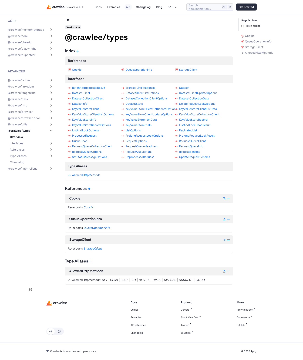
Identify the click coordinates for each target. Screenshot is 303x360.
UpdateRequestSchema (194, 157)
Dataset (184, 87)
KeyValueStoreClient (85, 109)
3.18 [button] (170, 7)
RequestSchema (189, 151)
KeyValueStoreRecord (193, 119)
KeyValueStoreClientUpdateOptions (149, 114)
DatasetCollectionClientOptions (146, 98)
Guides (134, 309)
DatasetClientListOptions (142, 93)
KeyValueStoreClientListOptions (93, 114)
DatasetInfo (79, 103)
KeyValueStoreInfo (84, 119)
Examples (113, 7)
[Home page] (68, 19)
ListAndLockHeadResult (195, 125)
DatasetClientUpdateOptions (198, 93)
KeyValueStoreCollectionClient (199, 114)
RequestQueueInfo (191, 146)
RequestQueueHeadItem (141, 146)
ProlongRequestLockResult (197, 135)
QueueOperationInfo (139, 69)
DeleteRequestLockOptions (197, 103)
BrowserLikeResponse (140, 87)
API (128, 7)
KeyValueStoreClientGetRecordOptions (151, 109)
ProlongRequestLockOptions (144, 135)
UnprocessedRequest (140, 157)
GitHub (241, 325)
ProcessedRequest (84, 135)
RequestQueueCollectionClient (92, 146)
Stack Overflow (189, 317)
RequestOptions (136, 141)
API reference (138, 325)
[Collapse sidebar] (30, 289)
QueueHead (79, 141)
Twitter (185, 325)
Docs (98, 7)
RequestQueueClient (192, 141)
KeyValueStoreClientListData (198, 109)
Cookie (77, 69)
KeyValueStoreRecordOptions (91, 125)
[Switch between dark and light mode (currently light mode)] (55, 331)
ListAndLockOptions (85, 130)
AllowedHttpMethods (86, 175)
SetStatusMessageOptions (89, 157)
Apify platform (245, 309)
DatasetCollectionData (194, 98)
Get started (246, 7)
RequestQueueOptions (87, 151)
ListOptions (133, 130)
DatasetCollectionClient (88, 98)
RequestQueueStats (139, 151)
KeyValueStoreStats (139, 125)
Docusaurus (243, 317)
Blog (159, 7)
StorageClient (188, 69)
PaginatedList (188, 130)
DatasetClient (81, 93)
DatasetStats (134, 103)
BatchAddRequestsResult (88, 87)
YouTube (186, 332)
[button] (30, 29)
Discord (185, 309)
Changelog (143, 7)
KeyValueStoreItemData (141, 119)
